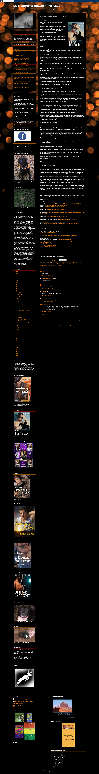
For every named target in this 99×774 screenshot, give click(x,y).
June (18, 325)
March (18, 331)
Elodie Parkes (44, 271)
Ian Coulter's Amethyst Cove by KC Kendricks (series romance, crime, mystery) (22, 59)
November (20, 294)
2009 (17, 353)
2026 (17, 271)
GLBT (57, 263)
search (59, 265)
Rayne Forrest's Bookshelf (20, 74)
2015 (17, 340)
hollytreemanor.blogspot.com (64, 239)
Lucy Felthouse (44, 298)
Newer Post (43, 321)
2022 (17, 280)
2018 (17, 288)
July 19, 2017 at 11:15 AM (47, 282)
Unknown (43, 291)
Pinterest (16, 149)
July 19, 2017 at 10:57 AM (47, 275)
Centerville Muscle (18, 55)
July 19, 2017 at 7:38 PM (47, 295)
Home (62, 321)
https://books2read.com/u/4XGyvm (67, 219)
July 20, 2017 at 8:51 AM (47, 301)
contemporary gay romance (58, 262)
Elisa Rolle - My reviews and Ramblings (23, 701)
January (19, 336)
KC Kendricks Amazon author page (22, 81)
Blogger (63, 771)
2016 (17, 338)
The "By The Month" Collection (21, 63)
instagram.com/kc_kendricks (46, 246)
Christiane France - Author (47, 278)
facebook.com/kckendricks (46, 243)
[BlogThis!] (61, 260)
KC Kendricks (71, 263)
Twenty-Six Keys (18, 705)
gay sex (53, 263)
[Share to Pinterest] (66, 260)
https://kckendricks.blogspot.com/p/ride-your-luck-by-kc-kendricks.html (61, 223)
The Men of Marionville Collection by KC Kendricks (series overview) (24, 52)
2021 (17, 282)
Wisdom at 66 (20, 305)
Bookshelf (16, 49)
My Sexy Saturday (18, 703)
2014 (17, 343)
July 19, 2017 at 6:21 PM (47, 288)
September (20, 298)
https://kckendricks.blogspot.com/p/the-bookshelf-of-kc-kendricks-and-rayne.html (59, 235)
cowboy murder (68, 262)
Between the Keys (47, 262)
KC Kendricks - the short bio (21, 72)
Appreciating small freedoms (24, 322)
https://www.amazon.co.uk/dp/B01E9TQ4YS (56, 205)
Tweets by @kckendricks (20, 124)
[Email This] (60, 260)
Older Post (82, 321)
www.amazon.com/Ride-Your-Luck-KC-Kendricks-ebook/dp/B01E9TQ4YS (63, 203)
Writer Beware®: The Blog (20, 699)
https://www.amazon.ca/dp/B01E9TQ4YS (55, 206)
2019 (17, 286)
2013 (17, 345)
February (19, 334)
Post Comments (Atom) (65, 325)
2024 (17, 275)
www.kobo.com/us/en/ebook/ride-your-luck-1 (57, 216)
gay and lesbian (75, 262)
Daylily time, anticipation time (24, 313)
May (18, 327)
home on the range (63, 263)
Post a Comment (45, 314)
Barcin (53, 771)
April (18, 329)
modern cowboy (43, 265)
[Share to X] (63, 260)
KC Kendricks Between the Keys (36, 5)
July (18, 303)
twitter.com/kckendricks (45, 242)
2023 (17, 278)
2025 (17, 273)
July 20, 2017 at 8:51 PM (47, 311)
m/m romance (78, 263)
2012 (17, 347)
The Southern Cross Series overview (23, 69)
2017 (17, 290)
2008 (17, 355)
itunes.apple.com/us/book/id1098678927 (56, 209)
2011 (17, 349)
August (19, 301)
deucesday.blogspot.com (70, 241)
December (20, 292)
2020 (17, 284)
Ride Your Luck (54, 265)
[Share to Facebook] (64, 260)
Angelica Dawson (45, 285)
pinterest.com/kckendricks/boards (48, 245)
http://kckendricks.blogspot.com (47, 232)
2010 (17, 351)
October (19, 296)
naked (48, 265)
